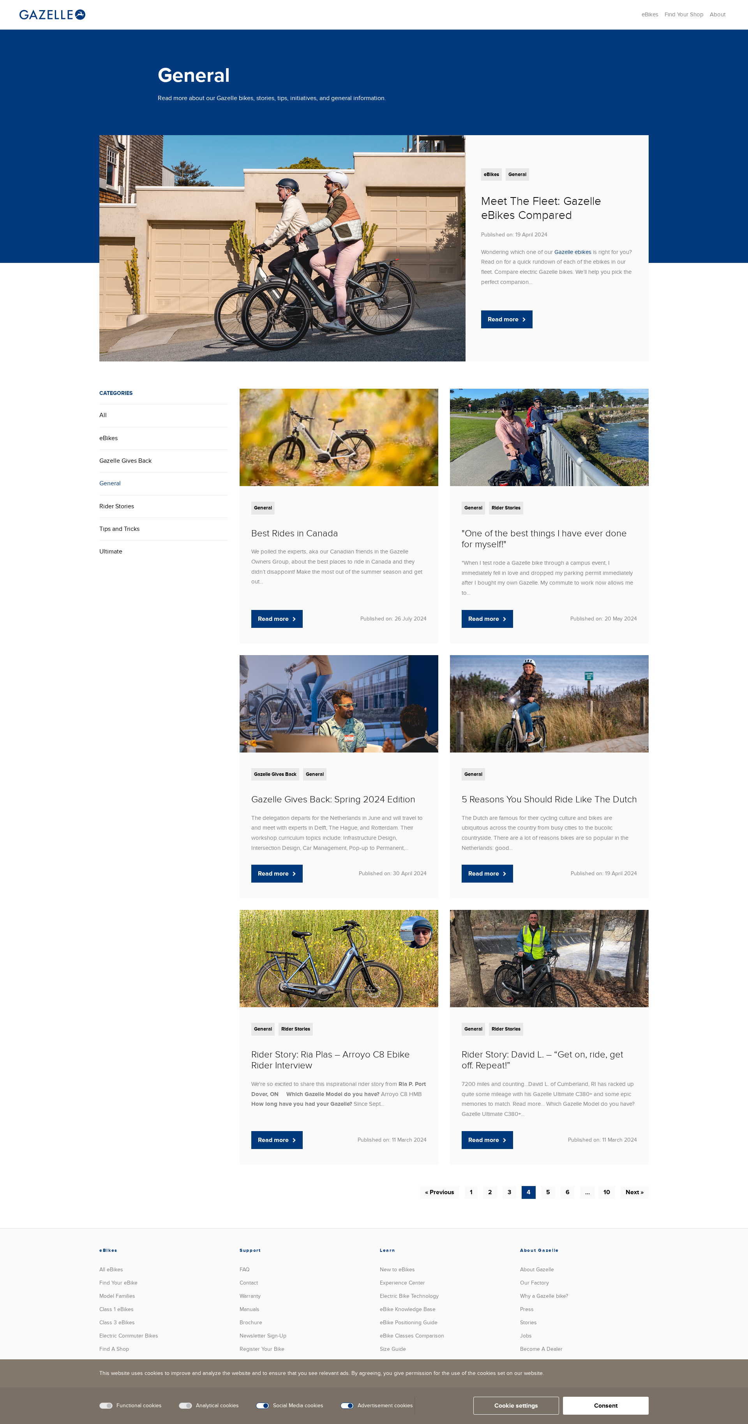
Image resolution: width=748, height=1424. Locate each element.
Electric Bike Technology (409, 1296)
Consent (605, 1406)
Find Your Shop (684, 14)
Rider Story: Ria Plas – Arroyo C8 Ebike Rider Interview (330, 1060)
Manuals (249, 1309)
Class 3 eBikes (117, 1322)
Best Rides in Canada (294, 533)
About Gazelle (537, 1269)
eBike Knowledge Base (408, 1309)
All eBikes (111, 1269)
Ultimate (110, 551)
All (103, 415)
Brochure (251, 1322)
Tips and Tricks (119, 529)
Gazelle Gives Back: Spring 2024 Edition (333, 799)
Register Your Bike (262, 1349)
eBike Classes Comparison (412, 1335)
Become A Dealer (541, 1349)
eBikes (650, 14)
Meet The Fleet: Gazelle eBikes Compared (541, 208)
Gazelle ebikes (572, 252)
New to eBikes (397, 1269)
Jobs (526, 1335)
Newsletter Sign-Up (263, 1335)
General (517, 174)
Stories (528, 1322)
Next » (635, 1192)
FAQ (245, 1269)
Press (527, 1309)
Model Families (117, 1296)
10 (606, 1192)
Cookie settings (516, 1406)
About (717, 14)
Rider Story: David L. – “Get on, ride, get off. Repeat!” (542, 1060)
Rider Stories (116, 506)
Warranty (250, 1296)
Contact (249, 1282)
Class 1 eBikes (116, 1309)
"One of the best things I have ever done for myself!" (544, 539)
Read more (503, 319)
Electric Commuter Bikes (128, 1335)
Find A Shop (114, 1349)
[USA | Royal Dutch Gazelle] (52, 15)
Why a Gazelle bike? (544, 1296)
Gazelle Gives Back (125, 461)
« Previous (439, 1192)
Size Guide (393, 1349)
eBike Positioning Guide (409, 1322)
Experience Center (402, 1282)
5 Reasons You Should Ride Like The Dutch (549, 799)
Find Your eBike (118, 1282)
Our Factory (534, 1282)
